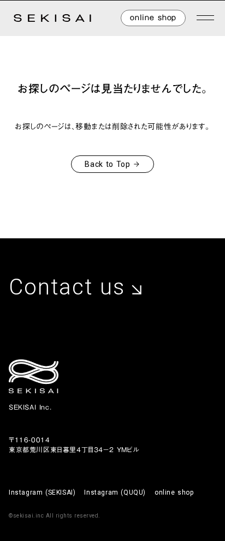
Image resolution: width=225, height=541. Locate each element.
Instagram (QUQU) (115, 492)
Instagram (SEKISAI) (42, 492)
